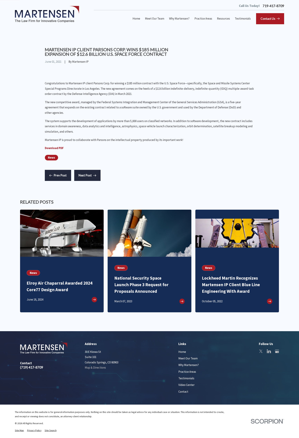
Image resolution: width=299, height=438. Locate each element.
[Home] (47, 14)
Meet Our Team (188, 358)
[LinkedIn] (269, 351)
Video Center (186, 385)
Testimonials (186, 378)
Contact (183, 392)
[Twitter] (261, 351)
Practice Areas (187, 372)
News (51, 157)
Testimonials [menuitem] (243, 18)
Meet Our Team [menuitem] (154, 18)
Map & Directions (95, 367)
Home (182, 352)
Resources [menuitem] (223, 18)
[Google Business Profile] (277, 351)
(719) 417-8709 (31, 367)
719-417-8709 (273, 5)
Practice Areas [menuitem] (203, 18)
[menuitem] (19, 430)
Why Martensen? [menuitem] (179, 18)
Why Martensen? (188, 365)
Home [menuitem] (136, 18)
